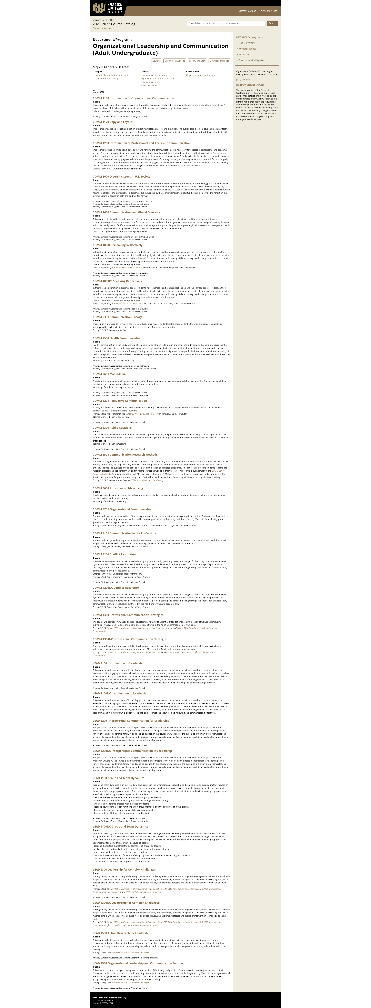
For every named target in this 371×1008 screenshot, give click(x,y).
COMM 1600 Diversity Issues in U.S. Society (121, 176)
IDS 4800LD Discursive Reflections (127, 267)
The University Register (251, 60)
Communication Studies (153, 75)
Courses (156, 60)
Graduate (244, 54)
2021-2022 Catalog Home (249, 37)
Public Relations (149, 85)
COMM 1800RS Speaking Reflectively (117, 281)
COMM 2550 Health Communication (117, 338)
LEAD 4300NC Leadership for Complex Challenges (126, 903)
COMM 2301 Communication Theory (117, 317)
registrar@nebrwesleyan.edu (250, 84)
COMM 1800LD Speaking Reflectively (117, 245)
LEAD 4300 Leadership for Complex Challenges (124, 869)
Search (272, 23)
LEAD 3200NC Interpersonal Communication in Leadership (132, 751)
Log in (274, 3)
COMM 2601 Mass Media (109, 374)
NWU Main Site (269, 10)
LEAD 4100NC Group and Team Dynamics (120, 826)
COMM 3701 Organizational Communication (122, 509)
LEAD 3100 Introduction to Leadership (118, 663)
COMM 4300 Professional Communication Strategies (128, 615)
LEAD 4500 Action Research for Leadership (121, 933)
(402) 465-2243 (243, 79)
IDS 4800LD (143, 258)
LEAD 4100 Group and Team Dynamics (118, 778)
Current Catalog (247, 10)
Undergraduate (247, 48)
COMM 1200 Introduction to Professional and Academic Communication (142, 143)
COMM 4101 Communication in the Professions (125, 533)
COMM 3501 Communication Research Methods (125, 454)
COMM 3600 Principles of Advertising (118, 488)
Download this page (219, 60)
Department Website (175, 60)
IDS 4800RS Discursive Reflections (127, 303)
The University (247, 42)
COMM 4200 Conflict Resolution (114, 554)
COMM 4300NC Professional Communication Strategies (130, 639)
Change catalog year (102, 28)
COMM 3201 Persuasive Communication (120, 401)
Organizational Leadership (200, 75)
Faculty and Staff (197, 60)
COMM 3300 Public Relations (112, 428)
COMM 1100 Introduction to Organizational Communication (133, 98)
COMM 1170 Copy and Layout (112, 122)
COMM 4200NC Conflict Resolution (116, 588)
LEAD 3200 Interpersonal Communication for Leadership (131, 721)
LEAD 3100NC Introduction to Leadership (120, 693)
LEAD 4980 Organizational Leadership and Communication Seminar (138, 963)
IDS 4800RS (143, 294)
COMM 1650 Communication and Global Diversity (126, 212)
